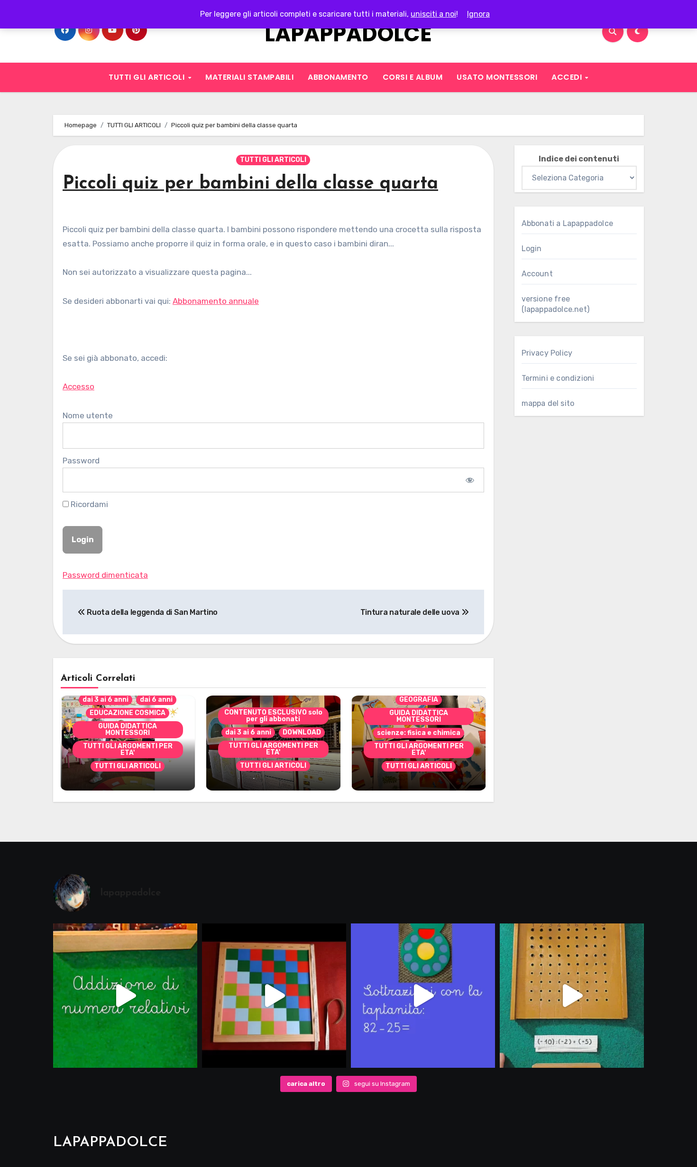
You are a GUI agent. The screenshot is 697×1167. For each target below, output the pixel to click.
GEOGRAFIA (418, 700)
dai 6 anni (156, 700)
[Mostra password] (470, 480)
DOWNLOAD (302, 732)
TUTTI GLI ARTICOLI (148, 77)
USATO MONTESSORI (497, 77)
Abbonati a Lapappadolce (568, 223)
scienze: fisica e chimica (418, 733)
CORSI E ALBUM (413, 77)
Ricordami (88, 504)
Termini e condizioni (558, 378)
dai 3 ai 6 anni (105, 700)
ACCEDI (567, 77)
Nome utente (88, 415)
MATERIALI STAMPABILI (249, 77)
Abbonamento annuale (216, 301)
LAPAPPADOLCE (348, 34)
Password (81, 460)
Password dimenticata (105, 575)
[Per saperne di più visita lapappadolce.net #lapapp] (125, 995)
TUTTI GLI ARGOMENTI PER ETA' (128, 749)
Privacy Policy (547, 353)
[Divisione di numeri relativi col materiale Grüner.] (572, 995)
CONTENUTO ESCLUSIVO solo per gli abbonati (273, 715)
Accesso (78, 386)
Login (532, 248)
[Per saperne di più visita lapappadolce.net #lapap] (423, 995)
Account (537, 273)
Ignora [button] (478, 14)
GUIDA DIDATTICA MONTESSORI (127, 729)
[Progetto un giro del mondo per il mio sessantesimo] (274, 995)
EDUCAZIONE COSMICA (127, 713)
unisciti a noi (433, 14)
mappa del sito (548, 403)
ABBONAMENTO (338, 77)
